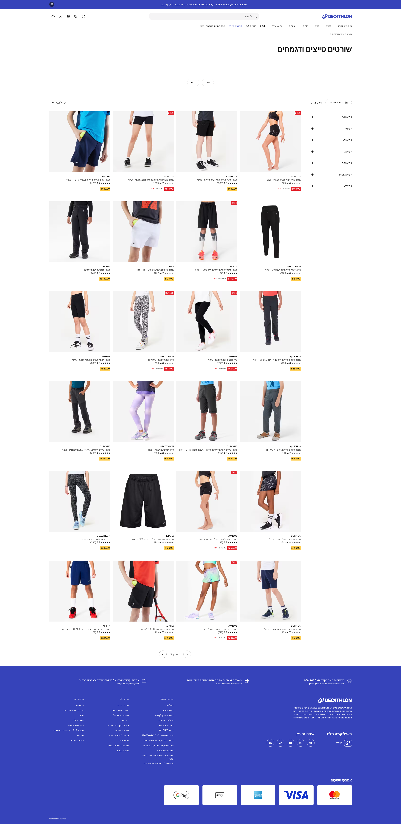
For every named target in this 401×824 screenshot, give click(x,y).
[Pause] (51, 4)
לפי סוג (348, 151)
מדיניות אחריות (166, 725)
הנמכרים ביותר (235, 26)
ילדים (305, 26)
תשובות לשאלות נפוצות (118, 745)
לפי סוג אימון (345, 174)
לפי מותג (347, 140)
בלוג (82, 715)
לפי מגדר (347, 163)
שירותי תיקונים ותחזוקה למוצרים (158, 745)
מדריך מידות (123, 705)
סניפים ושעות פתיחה (74, 710)
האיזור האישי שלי (121, 715)
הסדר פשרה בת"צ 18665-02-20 (157, 735)
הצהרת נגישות (122, 730)
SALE (262, 26)
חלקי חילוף (251, 26)
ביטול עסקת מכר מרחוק (118, 725)
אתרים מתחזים (77, 740)
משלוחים (169, 705)
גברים (328, 26)
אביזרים (292, 26)
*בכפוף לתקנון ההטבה (203, 4)
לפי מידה (347, 128)
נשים (316, 26)
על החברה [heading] (79, 699)
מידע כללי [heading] (124, 699)
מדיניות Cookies (165, 750)
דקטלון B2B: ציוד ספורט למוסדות (68, 730)
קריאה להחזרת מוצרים (118, 735)
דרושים (80, 735)
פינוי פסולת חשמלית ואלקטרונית (158, 763)
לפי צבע (347, 186)
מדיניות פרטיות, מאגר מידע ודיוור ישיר (157, 757)
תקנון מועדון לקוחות (164, 715)
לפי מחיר (347, 117)
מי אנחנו (80, 705)
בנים (208, 82)
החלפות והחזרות (165, 720)
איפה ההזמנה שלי (120, 710)
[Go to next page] (163, 654)
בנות (193, 82)
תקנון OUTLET (166, 730)
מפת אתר (124, 740)
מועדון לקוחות (122, 750)
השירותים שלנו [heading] (166, 699)
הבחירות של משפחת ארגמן (212, 26)
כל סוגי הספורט (344, 26)
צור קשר (125, 720)
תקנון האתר (168, 710)
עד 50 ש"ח (276, 26)
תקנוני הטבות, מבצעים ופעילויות (158, 740)
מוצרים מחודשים (76, 725)
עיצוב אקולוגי (78, 720)
